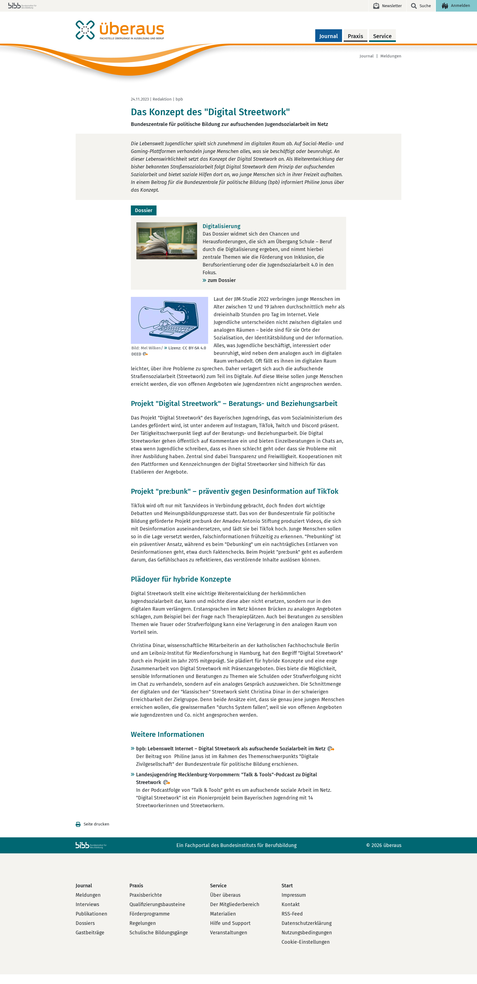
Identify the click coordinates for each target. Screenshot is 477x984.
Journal (328, 36)
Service (382, 36)
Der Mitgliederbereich (234, 904)
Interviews (87, 904)
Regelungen (142, 923)
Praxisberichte (145, 895)
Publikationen (91, 914)
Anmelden (460, 5)
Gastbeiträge (90, 933)
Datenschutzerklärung (307, 923)
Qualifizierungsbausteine (157, 904)
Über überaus (225, 895)
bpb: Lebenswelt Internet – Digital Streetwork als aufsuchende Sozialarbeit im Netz (230, 749)
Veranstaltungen (228, 933)
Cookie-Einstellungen (306, 942)
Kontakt (291, 904)
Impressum (294, 895)
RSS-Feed (292, 914)
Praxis (355, 36)
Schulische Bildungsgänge (158, 933)
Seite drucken (96, 824)
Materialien (223, 914)
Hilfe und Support (230, 923)
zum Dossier (222, 280)
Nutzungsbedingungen (307, 933)
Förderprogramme (149, 914)
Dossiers (85, 923)
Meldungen (390, 56)
